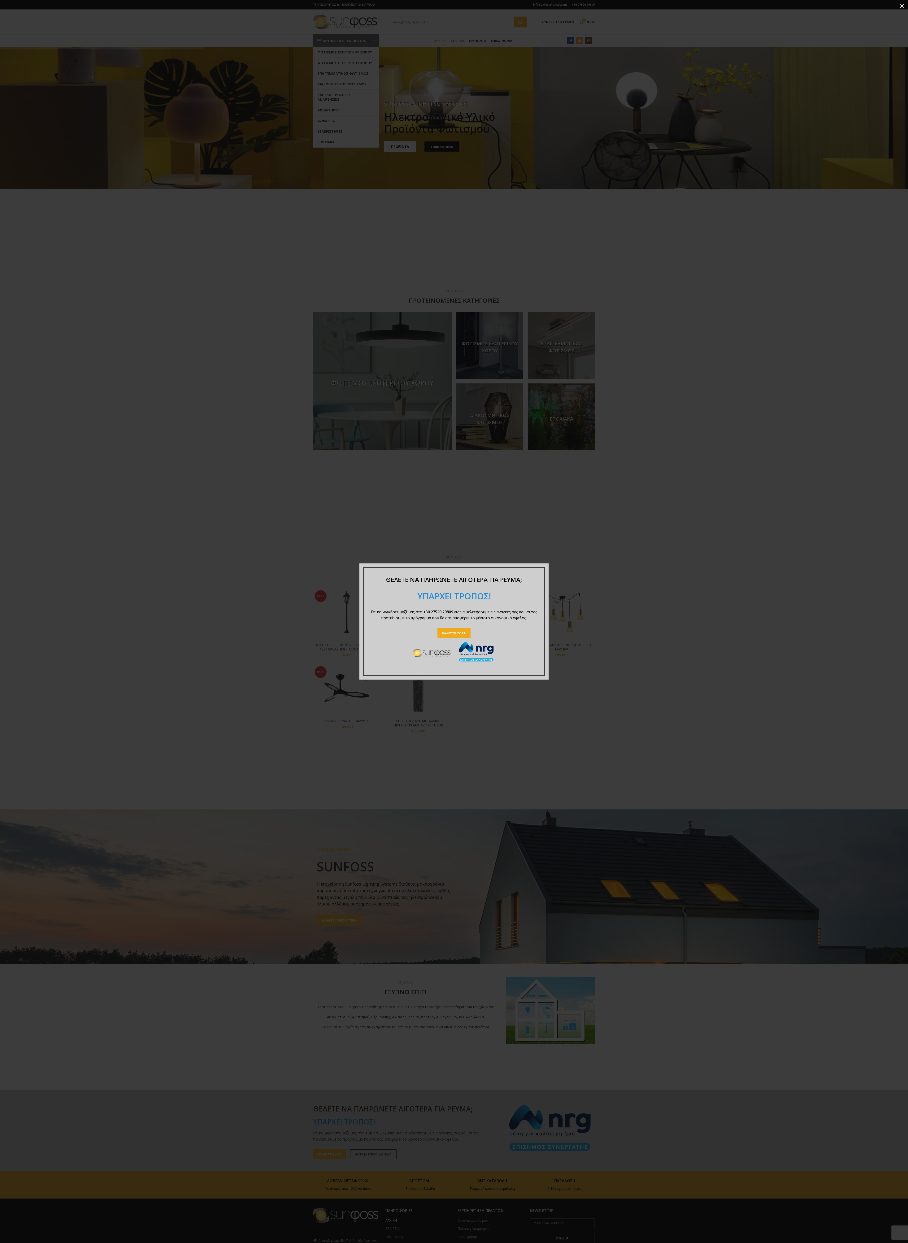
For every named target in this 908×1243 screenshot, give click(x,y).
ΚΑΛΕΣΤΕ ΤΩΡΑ (454, 633)
